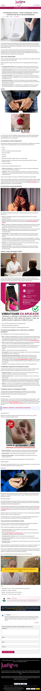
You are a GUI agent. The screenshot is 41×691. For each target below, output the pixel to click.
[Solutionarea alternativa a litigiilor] (17, 683)
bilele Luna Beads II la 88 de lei (16, 403)
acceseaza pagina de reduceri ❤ (14, 608)
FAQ (32, 685)
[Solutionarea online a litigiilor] (24, 683)
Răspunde (36, 622)
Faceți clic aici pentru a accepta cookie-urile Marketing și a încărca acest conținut (20, 570)
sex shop (20, 607)
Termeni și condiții (18, 685)
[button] (3, 5)
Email (3, 642)
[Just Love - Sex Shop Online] (20, 2)
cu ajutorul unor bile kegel (12, 401)
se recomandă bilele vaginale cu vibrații (24, 359)
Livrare (11, 685)
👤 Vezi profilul (14, 598)
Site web (3, 646)
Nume (3, 637)
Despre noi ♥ (6, 685)
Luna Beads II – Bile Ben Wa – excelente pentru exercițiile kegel (16, 407)
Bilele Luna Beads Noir (32, 182)
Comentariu (4, 628)
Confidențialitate (26, 685)
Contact (35, 685)
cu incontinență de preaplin (33, 340)
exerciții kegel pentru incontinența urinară (14, 532)
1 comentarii (16, 16)
